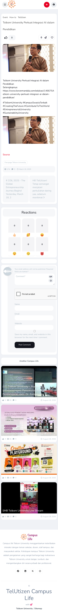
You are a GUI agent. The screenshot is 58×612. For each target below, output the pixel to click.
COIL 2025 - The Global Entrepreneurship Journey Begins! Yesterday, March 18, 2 (15, 189)
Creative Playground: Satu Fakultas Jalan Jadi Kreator (28, 470)
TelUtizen (22, 17)
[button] (5, 5)
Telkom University (24, 608)
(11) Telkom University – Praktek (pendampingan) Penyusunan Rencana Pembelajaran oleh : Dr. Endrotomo (25, 390)
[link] (52, 37)
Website (18, 323)
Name (17, 304)
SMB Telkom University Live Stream (23, 510)
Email (17, 314)
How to (12, 17)
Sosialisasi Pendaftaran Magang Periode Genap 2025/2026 (26, 431)
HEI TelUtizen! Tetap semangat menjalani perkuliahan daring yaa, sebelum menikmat (42, 189)
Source (6, 154)
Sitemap (38, 608)
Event (5, 17)
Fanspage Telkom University (15, 162)
